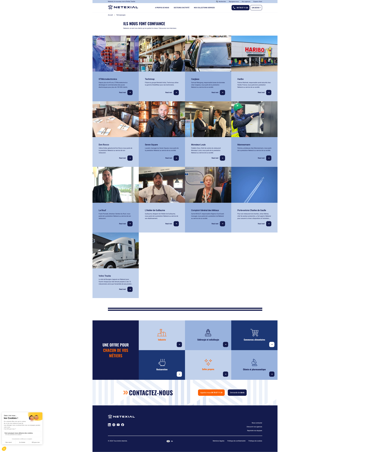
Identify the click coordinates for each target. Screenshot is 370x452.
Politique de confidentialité (236, 441)
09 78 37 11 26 (242, 8)
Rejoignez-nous (234, 1)
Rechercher (222, 1)
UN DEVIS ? (256, 8)
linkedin (109, 424)
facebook (122, 424)
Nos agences (246, 1)
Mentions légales (218, 441)
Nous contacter (257, 423)
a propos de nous (162, 8)
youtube (118, 424)
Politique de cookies (255, 441)
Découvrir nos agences (254, 427)
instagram (113, 424)
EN (172, 441)
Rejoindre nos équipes (254, 430)
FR (168, 441)
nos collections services (204, 8)
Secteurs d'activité (181, 8)
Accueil (110, 15)
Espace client (257, 1)
